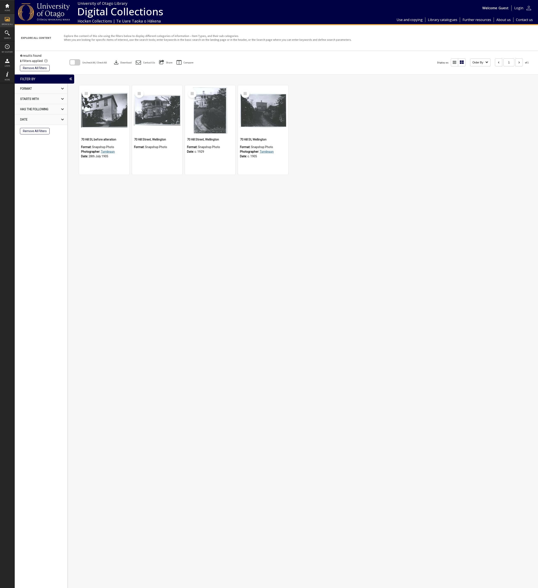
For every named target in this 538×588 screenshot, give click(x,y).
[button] (145, 62)
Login (7, 65)
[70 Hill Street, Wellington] (157, 110)
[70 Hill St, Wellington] (263, 110)
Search (7, 38)
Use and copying (410, 19)
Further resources (477, 19)
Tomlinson (108, 151)
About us (503, 19)
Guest (503, 8)
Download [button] (122, 62)
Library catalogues (442, 19)
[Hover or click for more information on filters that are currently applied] (46, 61)
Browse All (7, 24)
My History (7, 52)
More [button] (7, 79)
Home (7, 10)
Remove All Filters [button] (35, 68)
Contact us (524, 19)
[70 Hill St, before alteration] (104, 110)
